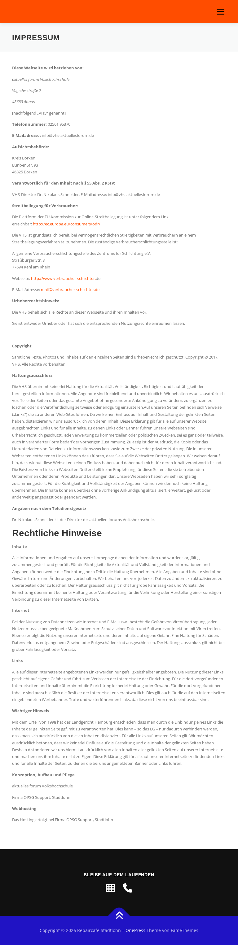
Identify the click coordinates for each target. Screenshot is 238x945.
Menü (220, 11)
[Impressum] (127, 888)
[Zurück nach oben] (119, 916)
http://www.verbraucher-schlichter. (63, 278)
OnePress (135, 930)
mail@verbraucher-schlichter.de (70, 289)
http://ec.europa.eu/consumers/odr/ (66, 224)
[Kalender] (110, 888)
